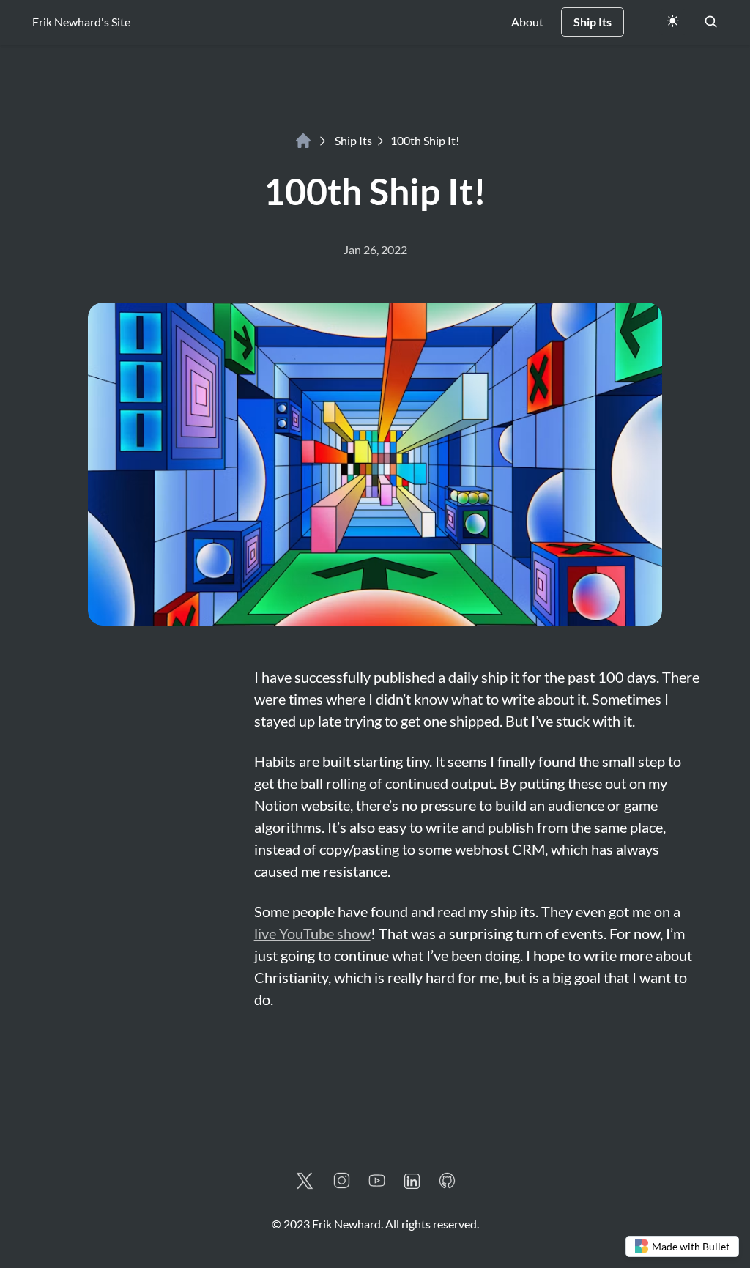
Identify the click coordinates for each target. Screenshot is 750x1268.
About (527, 22)
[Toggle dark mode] (672, 22)
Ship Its (353, 140)
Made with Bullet (690, 1246)
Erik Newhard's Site (81, 22)
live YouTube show (312, 933)
